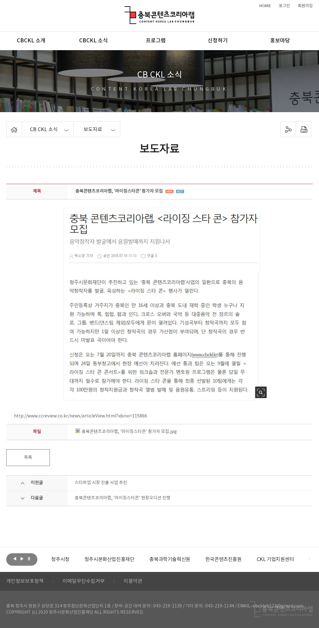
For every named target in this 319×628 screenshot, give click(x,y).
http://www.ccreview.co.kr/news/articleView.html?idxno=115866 (80, 416)
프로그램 (156, 41)
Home (8, 125)
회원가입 (305, 5)
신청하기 (218, 41)
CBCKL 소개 (31, 41)
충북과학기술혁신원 (169, 559)
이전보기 (15, 559)
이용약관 (133, 581)
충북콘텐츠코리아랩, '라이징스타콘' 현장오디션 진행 (122, 498)
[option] (60, 559)
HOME (265, 5)
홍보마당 (280, 41)
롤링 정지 (29, 559)
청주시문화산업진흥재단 (109, 559)
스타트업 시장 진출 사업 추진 (101, 482)
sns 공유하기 (288, 129)
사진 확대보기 (261, 392)
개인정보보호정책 (25, 581)
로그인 (284, 5)
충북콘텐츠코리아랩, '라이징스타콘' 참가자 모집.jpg (129, 431)
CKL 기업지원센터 (275, 559)
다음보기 (22, 559)
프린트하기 (303, 129)
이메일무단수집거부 (84, 581)
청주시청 (60, 559)
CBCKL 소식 (93, 41)
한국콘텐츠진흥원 (223, 559)
